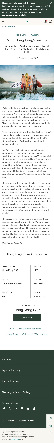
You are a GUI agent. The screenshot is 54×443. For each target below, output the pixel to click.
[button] (51, 432)
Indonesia (11, 420)
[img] (51, 3)
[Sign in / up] (50, 21)
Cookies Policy (15, 439)
